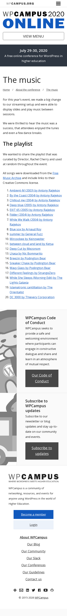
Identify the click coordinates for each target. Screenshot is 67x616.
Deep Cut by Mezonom (25, 249)
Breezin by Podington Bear (28, 258)
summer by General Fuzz (26, 234)
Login (33, 525)
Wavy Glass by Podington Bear (30, 268)
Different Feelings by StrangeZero (32, 273)
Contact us (34, 579)
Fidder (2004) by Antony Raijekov (31, 215)
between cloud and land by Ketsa (31, 244)
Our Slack (34, 558)
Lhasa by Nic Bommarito (26, 253)
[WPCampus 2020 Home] (33, 20)
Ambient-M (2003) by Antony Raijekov (35, 190)
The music (52, 89)
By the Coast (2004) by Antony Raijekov (36, 195)
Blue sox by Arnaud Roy (25, 229)
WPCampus (41, 597)
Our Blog (33, 544)
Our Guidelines (33, 572)
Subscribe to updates (42, 451)
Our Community (33, 551)
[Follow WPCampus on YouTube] (46, 590)
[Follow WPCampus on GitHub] (52, 590)
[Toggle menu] (58, 4)
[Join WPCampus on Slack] (15, 590)
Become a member (33, 514)
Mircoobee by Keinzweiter (27, 239)
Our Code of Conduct (42, 378)
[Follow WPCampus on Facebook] (39, 590)
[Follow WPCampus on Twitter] (33, 590)
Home (6, 89)
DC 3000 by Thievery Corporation (32, 297)
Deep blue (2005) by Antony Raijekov (34, 205)
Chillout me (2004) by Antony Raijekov (35, 200)
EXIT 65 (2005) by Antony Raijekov (32, 210)
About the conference (28, 89)
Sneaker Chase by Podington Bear (33, 263)
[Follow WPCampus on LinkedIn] (27, 590)
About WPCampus (33, 537)
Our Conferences (33, 565)
